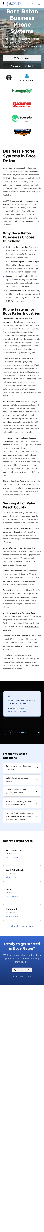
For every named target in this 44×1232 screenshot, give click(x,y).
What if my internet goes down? (17, 779)
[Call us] (28, 4)
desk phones (29, 349)
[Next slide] (10, 732)
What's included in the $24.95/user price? (16, 791)
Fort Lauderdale (32, 626)
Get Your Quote (24, 58)
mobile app (28, 392)
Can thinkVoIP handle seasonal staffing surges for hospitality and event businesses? (20, 816)
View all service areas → (22, 926)
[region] (22, 712)
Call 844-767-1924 (24, 66)
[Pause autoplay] (39, 732)
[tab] (19, 732)
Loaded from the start (16, 290)
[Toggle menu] (39, 4)
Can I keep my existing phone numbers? (19, 768)
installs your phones (21, 221)
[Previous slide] (5, 732)
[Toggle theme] (33, 4)
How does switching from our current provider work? (19, 803)
